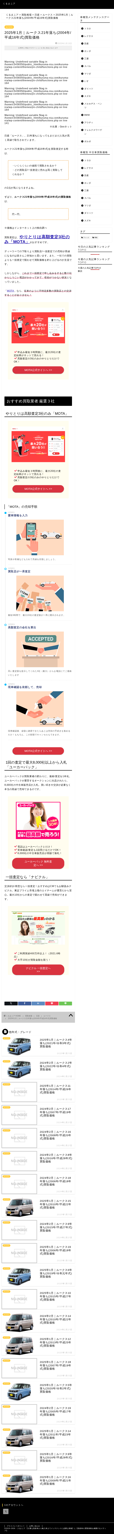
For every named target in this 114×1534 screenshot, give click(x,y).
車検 (95, 237)
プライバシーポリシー (16, 1526)
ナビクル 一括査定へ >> (38, 970)
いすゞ (87, 81)
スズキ (87, 96)
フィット (86, 237)
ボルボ (87, 141)
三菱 (86, 58)
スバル (87, 66)
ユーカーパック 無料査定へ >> (38, 863)
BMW (87, 115)
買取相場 (28, 1016)
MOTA (10, 291)
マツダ (87, 74)
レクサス (88, 36)
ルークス (9, 27)
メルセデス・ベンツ (93, 106)
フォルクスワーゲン (93, 132)
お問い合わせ (34, 1526)
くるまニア (9, 3)
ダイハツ (88, 89)
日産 (38, 1016)
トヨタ (87, 28)
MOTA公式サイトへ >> (38, 370)
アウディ (88, 122)
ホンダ (87, 51)
